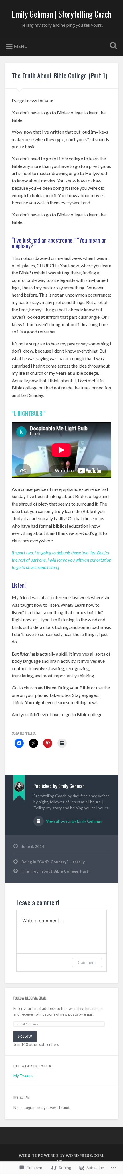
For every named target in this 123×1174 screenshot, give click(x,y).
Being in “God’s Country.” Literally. (53, 862)
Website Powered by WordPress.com (61, 1155)
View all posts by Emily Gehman (73, 820)
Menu (21, 46)
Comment (87, 962)
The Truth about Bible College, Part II (56, 871)
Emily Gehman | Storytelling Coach (61, 14)
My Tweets (23, 1075)
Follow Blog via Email (29, 998)
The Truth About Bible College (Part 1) (59, 75)
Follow (25, 1036)
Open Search (112, 46)
